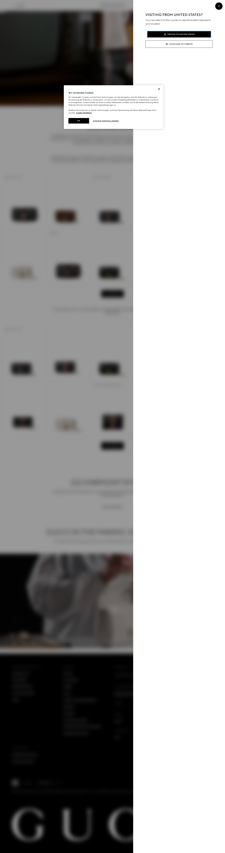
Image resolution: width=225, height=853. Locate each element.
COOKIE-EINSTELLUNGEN (106, 121)
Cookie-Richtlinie (84, 113)
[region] (113, 107)
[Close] (219, 6)
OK (78, 121)
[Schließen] (159, 89)
